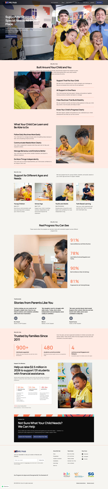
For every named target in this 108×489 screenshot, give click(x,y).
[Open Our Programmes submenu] (59, 2)
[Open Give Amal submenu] (80, 2)
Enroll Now (99, 2)
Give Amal (77, 2)
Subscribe (41, 460)
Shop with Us (86, 2)
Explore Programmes (11, 36)
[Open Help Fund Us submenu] (72, 2)
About (63, 2)
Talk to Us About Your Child (40, 436)
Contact (92, 2)
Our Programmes (54, 2)
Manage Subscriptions (81, 483)
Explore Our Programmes (25, 436)
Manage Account (90, 483)
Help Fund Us (69, 2)
